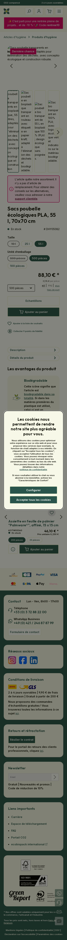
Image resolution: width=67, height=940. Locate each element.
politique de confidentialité (33, 469)
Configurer (33, 490)
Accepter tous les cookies (33, 499)
